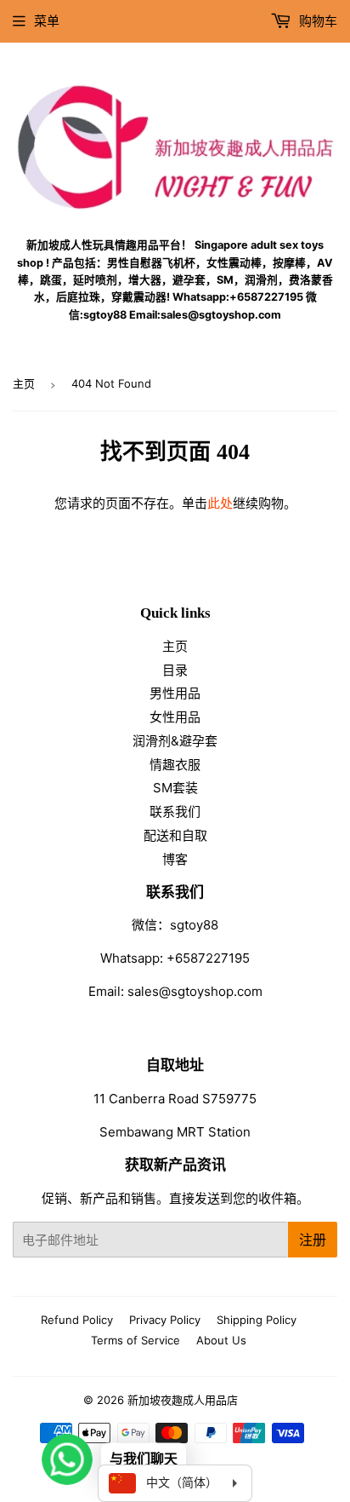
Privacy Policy (164, 1319)
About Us (221, 1340)
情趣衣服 (175, 765)
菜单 (46, 21)
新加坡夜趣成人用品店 (182, 1400)
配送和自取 (175, 835)
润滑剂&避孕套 (175, 741)
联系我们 (175, 811)
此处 (220, 503)
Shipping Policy (256, 1319)
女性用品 (175, 717)
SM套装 (175, 788)
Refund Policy (77, 1319)
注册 (312, 1239)
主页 (24, 383)
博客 (175, 859)
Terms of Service (135, 1340)
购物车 (316, 21)
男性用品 (175, 693)
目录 (175, 670)
